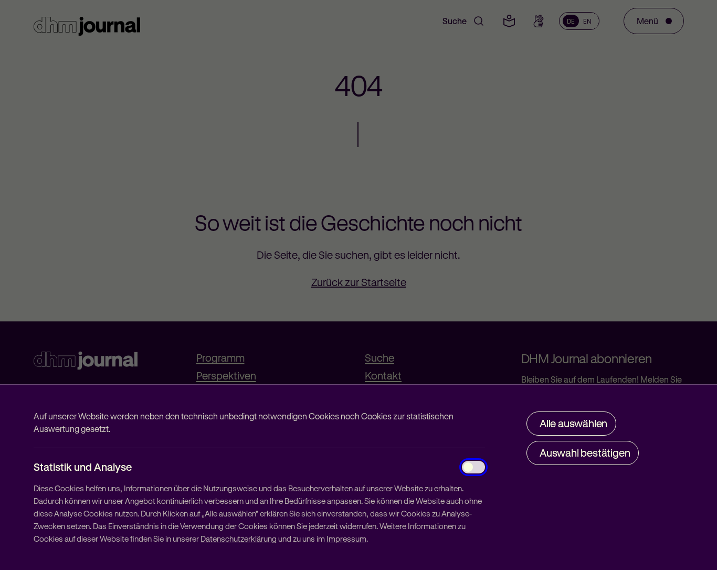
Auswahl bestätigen (585, 453)
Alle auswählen (573, 423)
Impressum (346, 538)
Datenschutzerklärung (239, 538)
